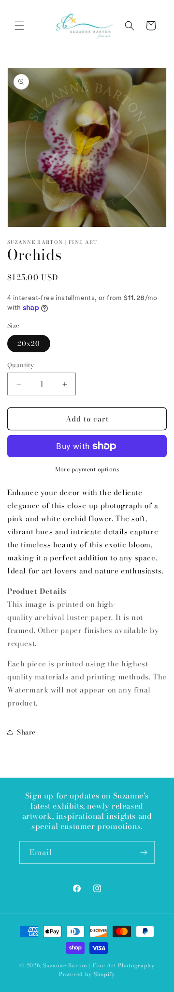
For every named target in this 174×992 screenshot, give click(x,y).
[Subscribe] (143, 852)
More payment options (87, 469)
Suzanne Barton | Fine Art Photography (99, 965)
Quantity (20, 365)
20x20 (28, 343)
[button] (19, 25)
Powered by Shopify (87, 974)
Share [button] (26, 732)
